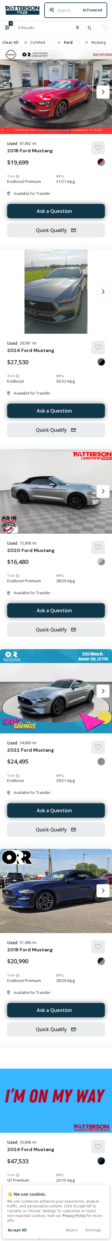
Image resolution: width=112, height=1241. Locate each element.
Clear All (10, 42)
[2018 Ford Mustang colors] (101, 162)
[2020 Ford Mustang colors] (101, 561)
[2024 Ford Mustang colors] (101, 361)
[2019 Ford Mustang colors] (101, 961)
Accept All (17, 1230)
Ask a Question (54, 211)
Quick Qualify (52, 230)
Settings (93, 1230)
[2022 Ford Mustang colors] (101, 761)
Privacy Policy (74, 1215)
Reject (72, 1230)
